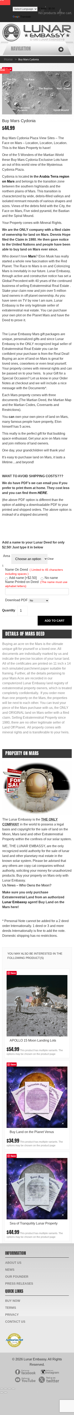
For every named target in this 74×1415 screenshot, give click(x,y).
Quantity (8, 610)
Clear (50, 558)
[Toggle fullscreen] (9, 1388)
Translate (25, 16)
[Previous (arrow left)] (1, 1392)
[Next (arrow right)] (5, 1392)
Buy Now (12, 1300)
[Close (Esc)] (1, 1388)
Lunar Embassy (14, 902)
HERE (42, 493)
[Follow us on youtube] (25, 1378)
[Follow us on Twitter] (48, 1378)
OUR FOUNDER (16, 1276)
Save (13, 972)
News (9, 1269)
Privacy (12, 1314)
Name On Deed (34, 571)
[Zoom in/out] (13, 1388)
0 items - (46, 8)
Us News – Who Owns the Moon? (26, 885)
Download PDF (16, 600)
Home (8, 59)
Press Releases (19, 1283)
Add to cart (55, 620)
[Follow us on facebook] (25, 1370)
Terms (10, 1307)
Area (6, 556)
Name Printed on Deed (36, 584)
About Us (13, 1262)
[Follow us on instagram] (48, 1370)
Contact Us (15, 1321)
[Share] (5, 1388)
